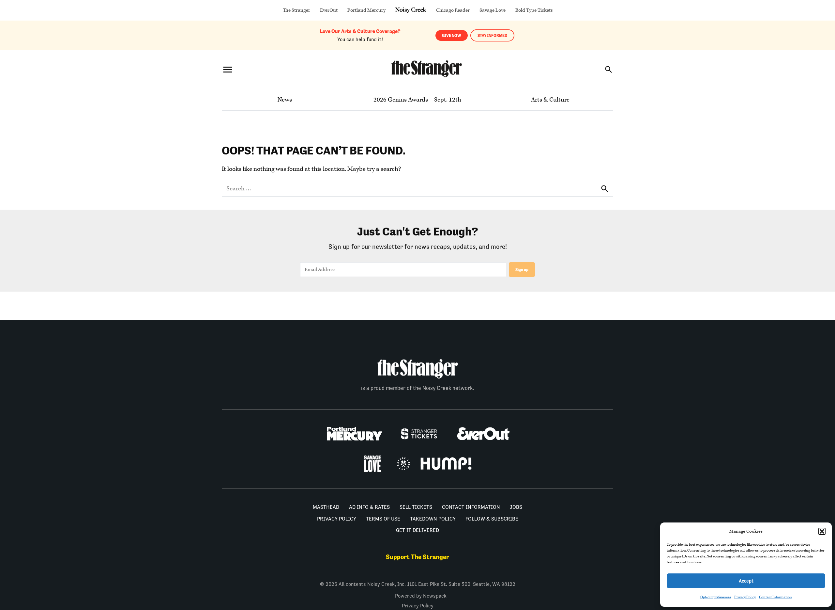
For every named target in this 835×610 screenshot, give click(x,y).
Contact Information (775, 597)
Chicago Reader (453, 10)
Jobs (516, 507)
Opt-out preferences (715, 597)
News (285, 100)
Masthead (326, 507)
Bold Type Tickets (534, 10)
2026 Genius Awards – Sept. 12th (417, 100)
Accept (746, 581)
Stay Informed (492, 35)
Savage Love (492, 10)
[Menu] (228, 69)
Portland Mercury (366, 10)
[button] (822, 531)
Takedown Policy (433, 519)
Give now (451, 35)
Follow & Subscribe (491, 519)
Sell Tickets (416, 507)
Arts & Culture (550, 100)
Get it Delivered (417, 530)
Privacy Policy (745, 597)
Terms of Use (383, 519)
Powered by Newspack (421, 596)
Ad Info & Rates (369, 507)
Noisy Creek (410, 10)
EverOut (329, 10)
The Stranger (296, 10)
